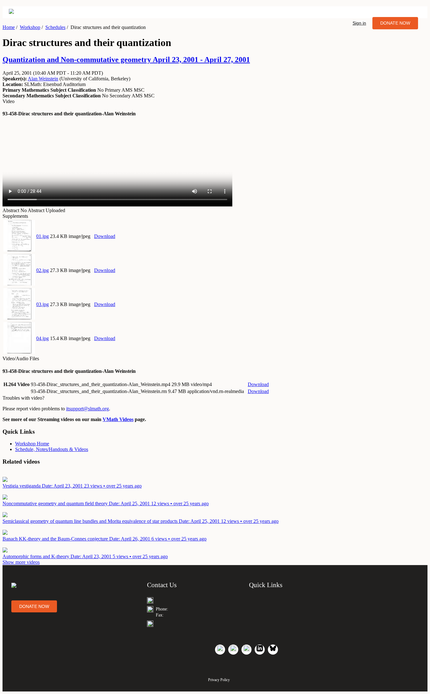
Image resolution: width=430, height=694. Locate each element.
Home (9, 27)
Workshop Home (32, 443)
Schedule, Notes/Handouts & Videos (51, 449)
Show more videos (21, 562)
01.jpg (42, 236)
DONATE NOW (395, 23)
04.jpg (42, 338)
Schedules (55, 27)
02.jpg (42, 270)
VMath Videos (118, 419)
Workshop (30, 27)
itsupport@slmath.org (87, 408)
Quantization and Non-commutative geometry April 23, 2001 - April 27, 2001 (126, 59)
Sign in (359, 23)
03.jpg (42, 304)
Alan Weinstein (43, 78)
